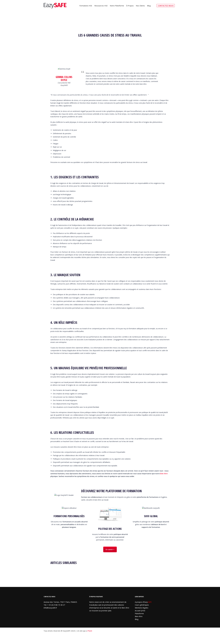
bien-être (164, 473)
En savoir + (110, 549)
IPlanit (89, 631)
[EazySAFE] (55, 5)
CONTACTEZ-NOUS (165, 5)
